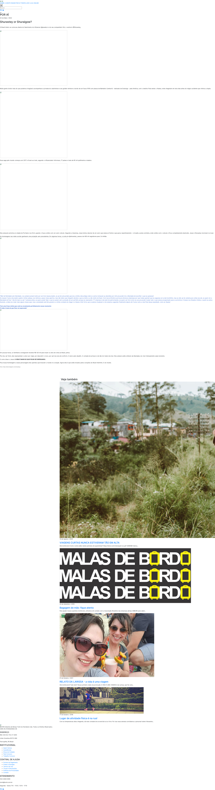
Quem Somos (7, 748)
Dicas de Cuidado (9, 752)
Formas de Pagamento (10, 762)
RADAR (13, 3)
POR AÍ (18, 3)
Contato (6, 772)
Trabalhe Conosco (9, 756)
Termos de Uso (8, 766)
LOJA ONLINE (34, 3)
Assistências (7, 750)
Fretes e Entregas (9, 764)
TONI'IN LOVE (25, 3)
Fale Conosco (7, 754)
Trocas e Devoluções (10, 768)
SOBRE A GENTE (5, 3)
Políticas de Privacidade (11, 770)
